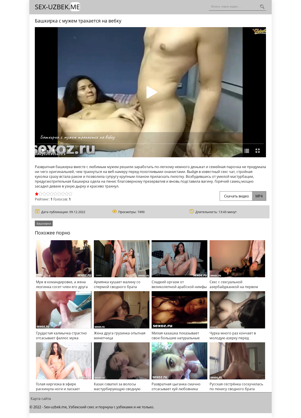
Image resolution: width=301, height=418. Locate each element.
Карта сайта (41, 398)
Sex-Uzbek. (57, 6)
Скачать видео (243, 196)
